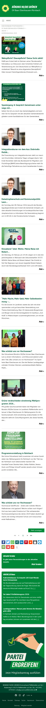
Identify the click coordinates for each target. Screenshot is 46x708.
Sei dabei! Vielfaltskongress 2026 (16, 594)
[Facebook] (16, 695)
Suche (23, 700)
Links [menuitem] (28, 695)
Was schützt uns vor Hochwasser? (17, 351)
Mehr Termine (36, 564)
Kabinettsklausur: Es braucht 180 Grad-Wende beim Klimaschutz (21, 579)
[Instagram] (20, 695)
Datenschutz (40, 700)
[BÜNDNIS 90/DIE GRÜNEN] (5, 8)
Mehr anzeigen (36, 530)
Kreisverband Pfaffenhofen (12, 26)
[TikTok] (23, 695)
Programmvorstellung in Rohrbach (17, 453)
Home (4, 700)
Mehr (41, 75)
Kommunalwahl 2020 (9, 33)
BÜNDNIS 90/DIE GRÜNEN (24, 7)
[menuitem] (4, 700)
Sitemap (17, 700)
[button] (3, 542)
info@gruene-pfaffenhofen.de (25, 690)
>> (31, 535)
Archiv (4, 31)
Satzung (16, 705)
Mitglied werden (26, 705)
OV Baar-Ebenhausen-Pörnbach (13, 28)
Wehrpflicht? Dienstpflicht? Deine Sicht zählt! (22, 58)
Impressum (30, 700)
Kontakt (10, 700)
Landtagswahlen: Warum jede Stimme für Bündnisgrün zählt (22, 610)
